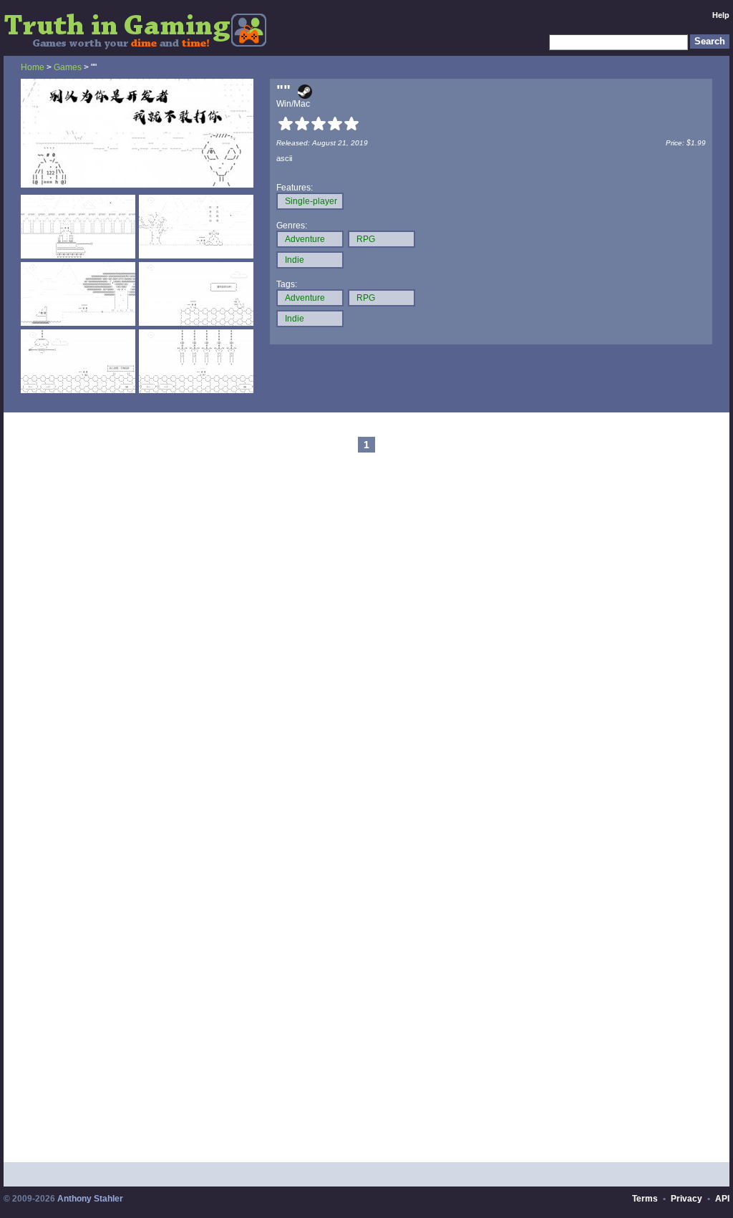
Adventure (305, 239)
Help (720, 15)
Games (68, 67)
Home (32, 67)
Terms (645, 1199)
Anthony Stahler (90, 1199)
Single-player (311, 201)
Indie (294, 260)
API (722, 1199)
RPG (365, 239)
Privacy (686, 1199)
